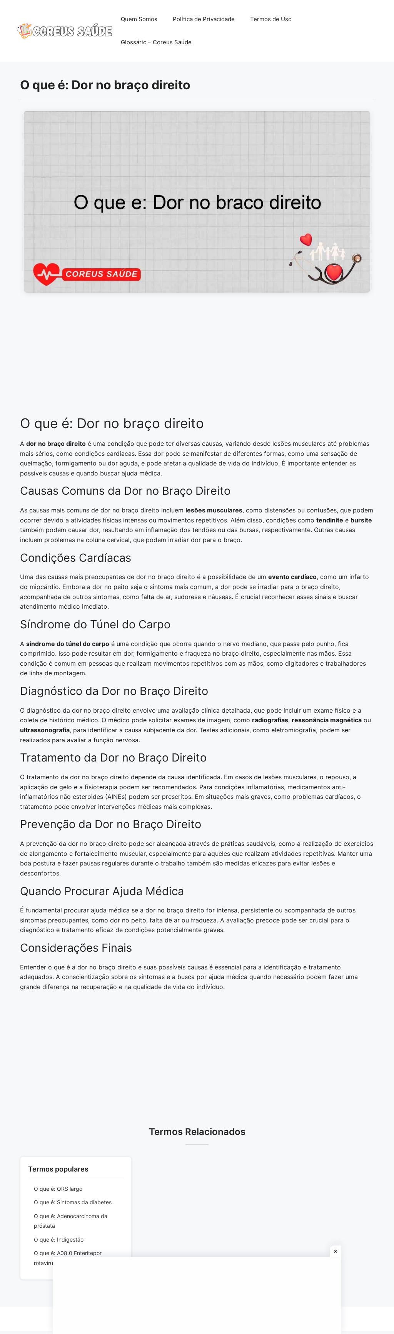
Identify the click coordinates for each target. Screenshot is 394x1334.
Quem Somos (139, 19)
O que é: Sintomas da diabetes (73, 1202)
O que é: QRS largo (58, 1188)
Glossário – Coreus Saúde (156, 42)
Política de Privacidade (204, 19)
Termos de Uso (271, 19)
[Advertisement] (197, 358)
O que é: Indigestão (58, 1239)
